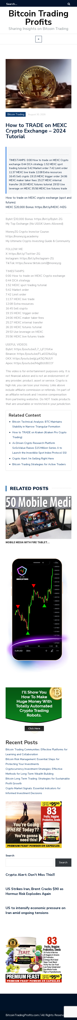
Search (10, 855)
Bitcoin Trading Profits (39, 18)
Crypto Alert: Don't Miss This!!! (30, 874)
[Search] (69, 4)
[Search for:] (18, 4)
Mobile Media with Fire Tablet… (28, 542)
